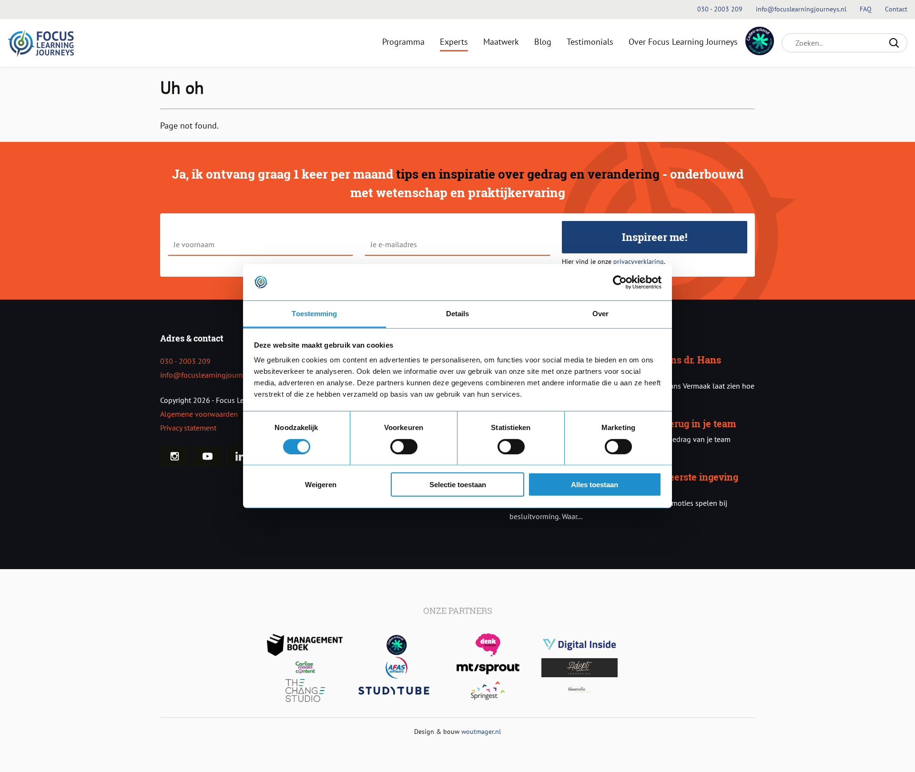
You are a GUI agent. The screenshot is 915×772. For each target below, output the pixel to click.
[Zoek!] (894, 43)
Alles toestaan (594, 485)
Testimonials (590, 41)
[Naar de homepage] (41, 43)
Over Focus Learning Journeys (683, 41)
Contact (896, 9)
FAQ (867, 9)
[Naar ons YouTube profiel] (207, 456)
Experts (454, 41)
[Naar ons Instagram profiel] (174, 456)
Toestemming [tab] (314, 314)
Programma (403, 41)
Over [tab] (600, 314)
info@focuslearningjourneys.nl (211, 375)
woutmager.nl (481, 731)
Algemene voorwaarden (199, 414)
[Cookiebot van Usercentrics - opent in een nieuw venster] (619, 282)
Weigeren (320, 485)
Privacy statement (188, 427)
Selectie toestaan (457, 485)
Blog (542, 41)
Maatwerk (501, 41)
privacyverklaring (638, 261)
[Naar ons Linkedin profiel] (240, 456)
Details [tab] (457, 314)
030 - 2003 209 (185, 361)
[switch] (403, 446)
